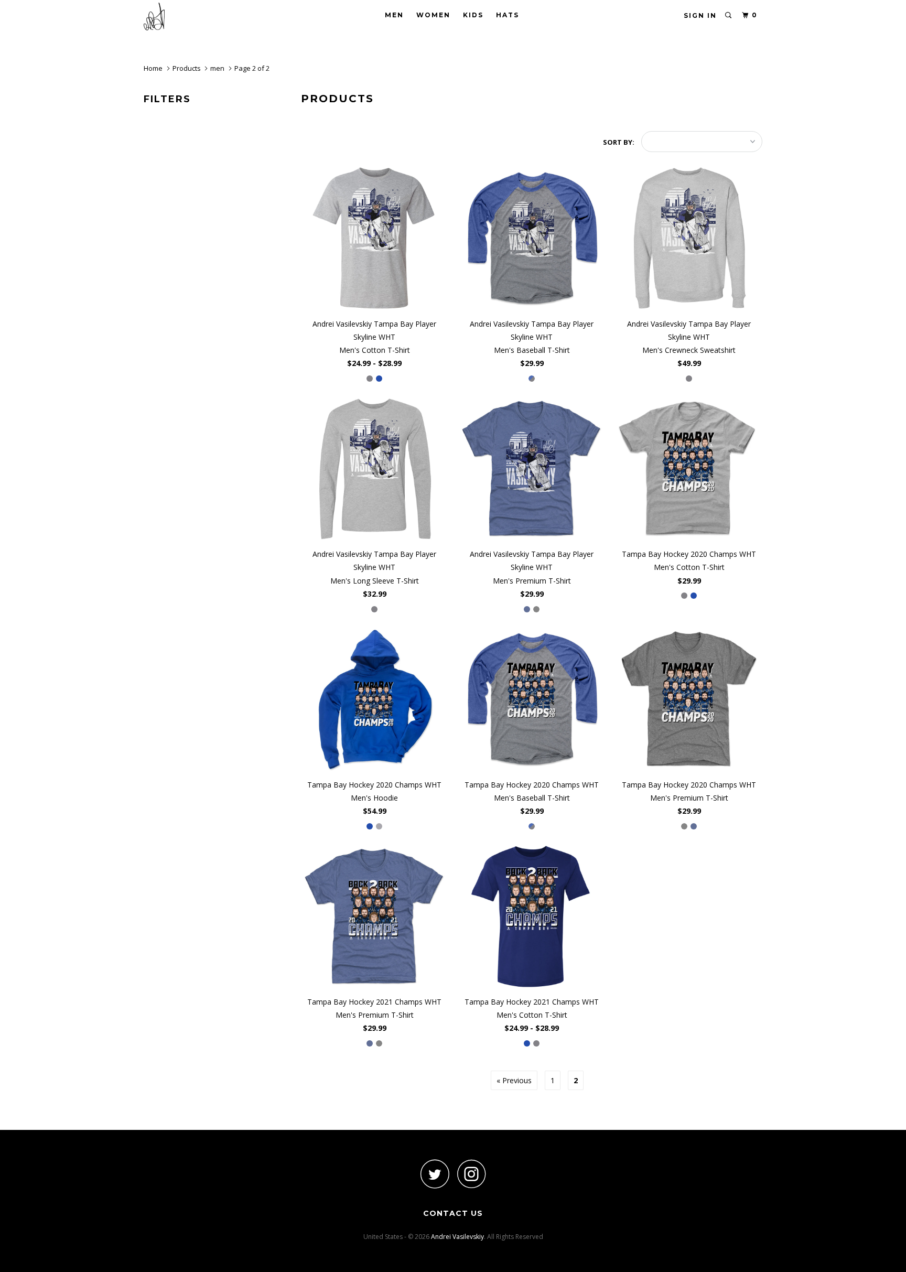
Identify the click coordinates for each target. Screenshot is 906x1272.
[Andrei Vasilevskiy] (197, 16)
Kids (473, 15)
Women (433, 15)
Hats (507, 15)
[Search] (728, 15)
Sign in (700, 15)
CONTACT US (453, 1213)
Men (394, 15)
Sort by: (619, 142)
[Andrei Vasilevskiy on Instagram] (471, 1173)
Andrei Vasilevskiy (457, 1236)
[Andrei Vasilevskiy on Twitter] (434, 1173)
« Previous (514, 1080)
